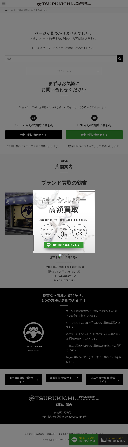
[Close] (64, 255)
